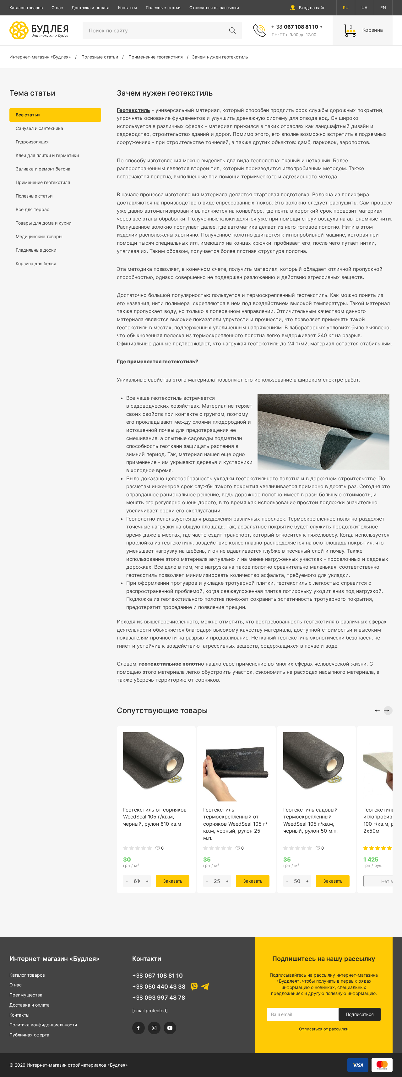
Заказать (172, 881)
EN (383, 7)
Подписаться (360, 1014)
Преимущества (25, 994)
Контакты (127, 7)
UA (364, 7)
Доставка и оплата (90, 7)
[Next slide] (388, 710)
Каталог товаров (26, 7)
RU (346, 7)
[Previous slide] (376, 710)
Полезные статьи (163, 7)
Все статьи (28, 114)
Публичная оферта (29, 1034)
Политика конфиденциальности (43, 1024)
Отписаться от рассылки (214, 7)
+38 (157, 975)
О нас (57, 7)
